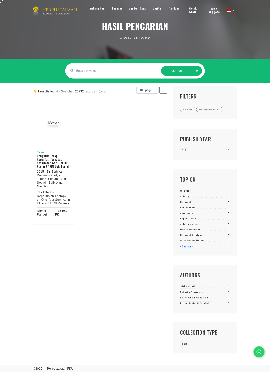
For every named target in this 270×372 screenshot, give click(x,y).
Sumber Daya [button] (137, 8)
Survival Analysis (191, 235)
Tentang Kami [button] (97, 8)
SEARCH (176, 70)
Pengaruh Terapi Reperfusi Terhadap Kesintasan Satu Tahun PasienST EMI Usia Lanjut (53, 161)
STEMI (184, 190)
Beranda (124, 38)
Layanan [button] (117, 8)
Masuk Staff (193, 10)
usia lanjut (187, 213)
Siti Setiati (187, 286)
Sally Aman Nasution (194, 297)
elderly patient (190, 224)
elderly (184, 196)
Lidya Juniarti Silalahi (195, 303)
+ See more (186, 246)
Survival (185, 202)
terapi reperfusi (190, 229)
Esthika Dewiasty (191, 292)
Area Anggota (214, 10)
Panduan (174, 8)
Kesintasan (187, 207)
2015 (183, 150)
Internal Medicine (192, 240)
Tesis (183, 343)
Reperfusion (188, 218)
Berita (157, 8)
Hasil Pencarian (141, 38)
